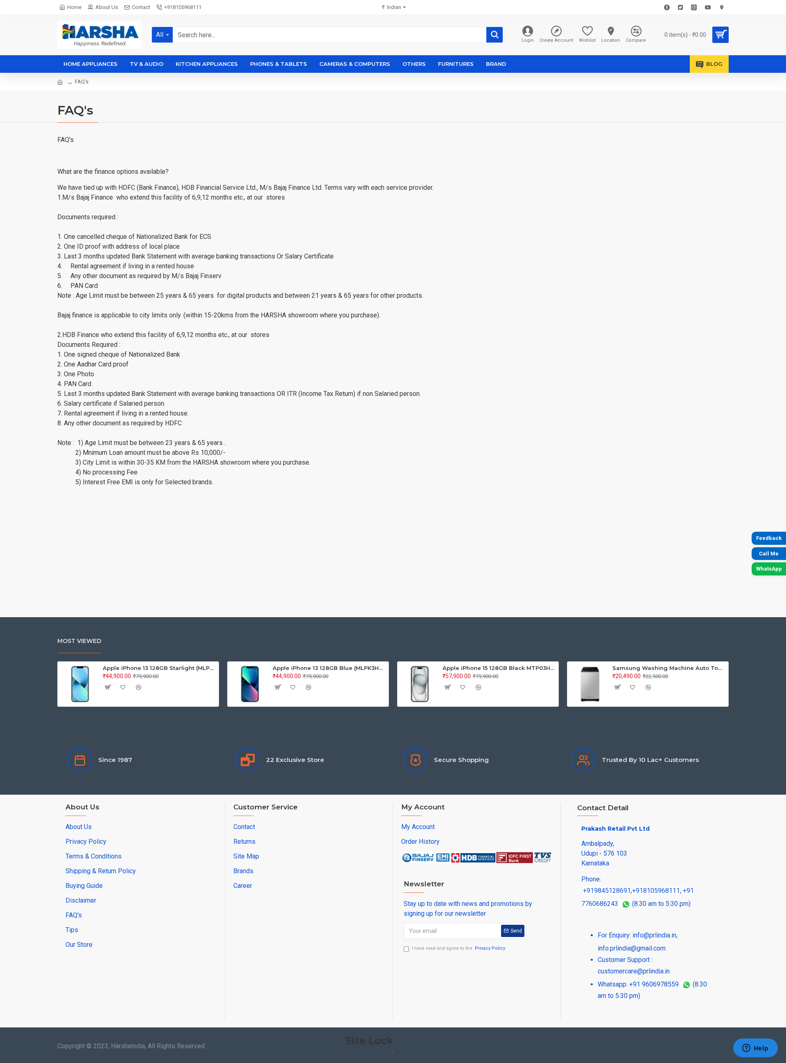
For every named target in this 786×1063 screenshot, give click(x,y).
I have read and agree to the (458, 948)
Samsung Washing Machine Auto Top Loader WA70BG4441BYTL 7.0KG (668, 668)
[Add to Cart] (108, 687)
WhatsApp (769, 569)
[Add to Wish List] (123, 687)
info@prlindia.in (654, 935)
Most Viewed (79, 641)
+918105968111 (656, 890)
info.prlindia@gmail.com (632, 948)
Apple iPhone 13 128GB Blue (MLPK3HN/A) (329, 668)
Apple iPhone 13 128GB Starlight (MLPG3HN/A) (159, 668)
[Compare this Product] (139, 687)
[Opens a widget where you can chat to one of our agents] (755, 1048)
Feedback (768, 538)
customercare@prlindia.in (634, 971)
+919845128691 (607, 890)
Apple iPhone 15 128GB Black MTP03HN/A (499, 668)
